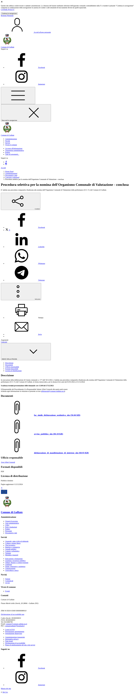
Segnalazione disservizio (13, 633)
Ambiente (8, 564)
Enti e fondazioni (11, 527)
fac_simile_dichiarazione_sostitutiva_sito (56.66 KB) (57, 415)
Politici (7, 529)
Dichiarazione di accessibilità (15, 643)
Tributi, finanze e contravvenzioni (16, 563)
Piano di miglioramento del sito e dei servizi (20, 645)
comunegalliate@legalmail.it (14, 626)
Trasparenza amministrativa (14, 150)
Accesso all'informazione (13, 148)
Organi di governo (11, 521)
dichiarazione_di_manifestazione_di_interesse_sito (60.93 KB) (61, 453)
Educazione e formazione (14, 559)
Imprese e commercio (12, 547)
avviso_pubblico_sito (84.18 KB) (48, 434)
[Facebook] (6, 162)
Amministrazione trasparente (15, 637)
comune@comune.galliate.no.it (16, 624)
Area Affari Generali (8, 462)
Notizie (7, 579)
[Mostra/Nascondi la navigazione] (18, 95)
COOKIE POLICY (7, 10)
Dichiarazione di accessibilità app (12, 614)
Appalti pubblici (10, 549)
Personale (8, 531)
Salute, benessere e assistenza (15, 566)
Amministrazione (11, 173)
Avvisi (7, 583)
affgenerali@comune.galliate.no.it (53, 391)
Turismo (8, 553)
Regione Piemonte (7, 16)
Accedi (3, 168)
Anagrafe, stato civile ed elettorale (16, 541)
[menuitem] (25, 227)
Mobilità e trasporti (11, 555)
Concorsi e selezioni (12, 177)
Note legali (9, 641)
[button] (11, 139)
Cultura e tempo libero (13, 543)
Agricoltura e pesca (11, 570)
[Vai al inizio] (2, 488)
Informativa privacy (12, 639)
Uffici (7, 525)
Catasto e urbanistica (12, 551)
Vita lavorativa (10, 545)
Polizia (7, 152)
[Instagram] (6, 164)
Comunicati (9, 581)
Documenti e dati (11, 175)
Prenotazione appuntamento (14, 631)
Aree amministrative (12, 523)
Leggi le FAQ (10, 630)
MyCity (5, 692)
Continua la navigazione (9, 13)
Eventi (7, 591)
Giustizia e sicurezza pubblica (15, 561)
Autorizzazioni (10, 568)
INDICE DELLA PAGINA (9, 359)
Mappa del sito (6, 688)
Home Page (9, 171)
